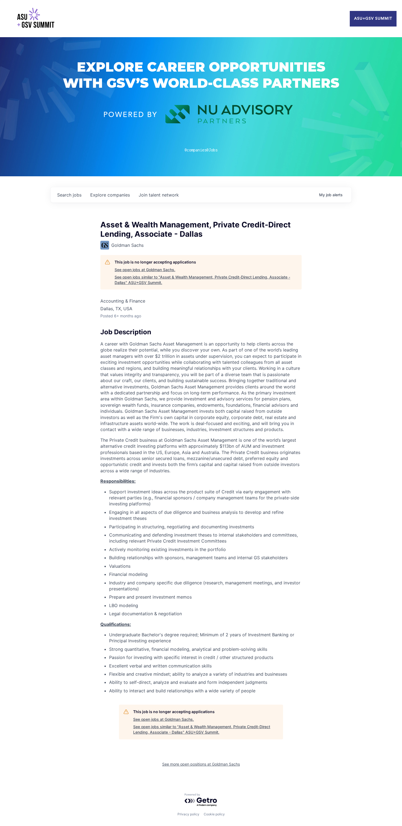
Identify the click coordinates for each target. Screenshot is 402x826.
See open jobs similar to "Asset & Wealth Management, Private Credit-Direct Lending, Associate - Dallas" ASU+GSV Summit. (202, 280)
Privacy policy (188, 814)
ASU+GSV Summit (373, 18)
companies (110, 195)
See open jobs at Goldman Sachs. (145, 269)
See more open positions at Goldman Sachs (201, 764)
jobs (69, 195)
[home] (35, 18)
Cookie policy (214, 814)
